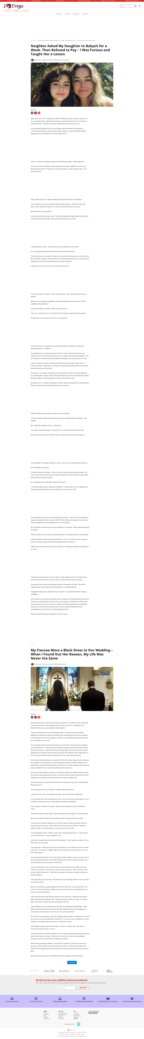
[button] (32, 113)
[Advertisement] (72, 26)
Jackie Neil (64, 664)
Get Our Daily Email (62, 1014)
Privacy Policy (76, 1014)
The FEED (60, 1017)
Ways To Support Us (62, 1013)
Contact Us (76, 1017)
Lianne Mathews (65, 60)
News (36, 40)
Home (32, 40)
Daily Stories (59, 13)
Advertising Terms (77, 1015)
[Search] (135, 6)
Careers (45, 1015)
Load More (72, 962)
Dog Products (76, 13)
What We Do (46, 1013)
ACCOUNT (76, 1018)
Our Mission (85, 13)
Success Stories (47, 1018)
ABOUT (45, 1011)
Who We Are (46, 1014)
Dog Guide (67, 13)
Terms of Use (76, 1013)
